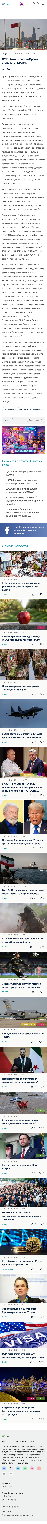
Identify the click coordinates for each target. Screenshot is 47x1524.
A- (3, 69)
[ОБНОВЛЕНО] (23, 762)
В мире (5, 595)
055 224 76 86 (9, 1499)
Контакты (6, 1511)
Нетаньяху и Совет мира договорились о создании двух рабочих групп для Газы (22, 512)
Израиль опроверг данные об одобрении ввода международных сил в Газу (24, 500)
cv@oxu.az (7, 1486)
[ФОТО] (23, 614)
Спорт (5, 992)
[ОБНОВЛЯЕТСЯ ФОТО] (23, 1012)
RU (35, 4)
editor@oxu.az (9, 1496)
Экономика (7, 1269)
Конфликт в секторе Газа (29, 409)
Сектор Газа (9, 409)
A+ (8, 69)
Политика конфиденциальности (18, 1515)
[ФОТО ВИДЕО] (23, 1384)
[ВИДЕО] (23, 1102)
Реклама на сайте (10, 1506)
